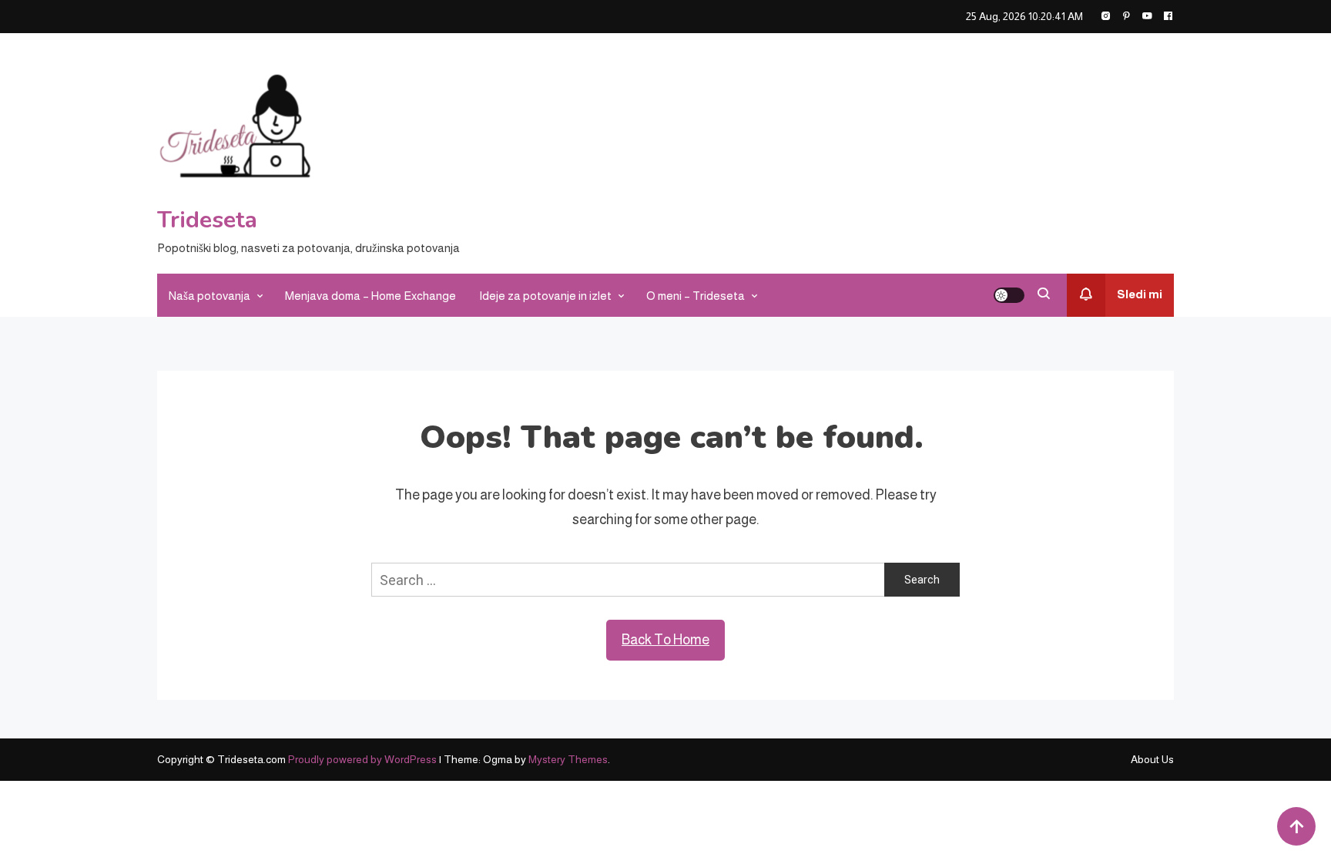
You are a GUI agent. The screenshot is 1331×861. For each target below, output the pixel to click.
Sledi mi (1139, 294)
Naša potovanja (209, 295)
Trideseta (207, 220)
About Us (1152, 759)
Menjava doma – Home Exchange (370, 295)
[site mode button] (1009, 295)
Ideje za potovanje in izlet (545, 295)
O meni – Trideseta (695, 295)
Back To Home (665, 639)
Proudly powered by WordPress (363, 759)
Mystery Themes (568, 759)
